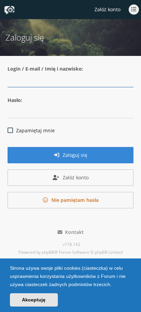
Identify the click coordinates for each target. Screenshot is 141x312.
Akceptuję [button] (34, 299)
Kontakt (73, 232)
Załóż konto (107, 9)
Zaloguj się (74, 155)
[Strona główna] (9, 9)
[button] (114, 285)
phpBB (48, 252)
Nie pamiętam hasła (74, 200)
